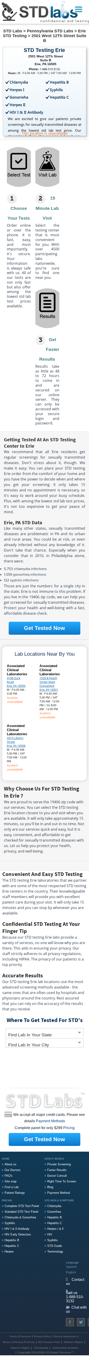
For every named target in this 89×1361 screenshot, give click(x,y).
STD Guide (54, 1246)
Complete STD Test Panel (22, 1206)
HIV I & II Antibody (17, 1228)
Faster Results (57, 1170)
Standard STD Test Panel (21, 1211)
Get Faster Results (49, 349)
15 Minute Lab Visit (47, 208)
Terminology (55, 1251)
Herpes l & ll (55, 1228)
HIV (49, 1234)
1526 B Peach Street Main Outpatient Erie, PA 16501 (48, 684)
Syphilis (10, 1223)
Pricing (69, 1128)
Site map (10, 1181)
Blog (50, 1187)
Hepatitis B (12, 1240)
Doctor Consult (57, 1175)
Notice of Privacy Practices (19, 1342)
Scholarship (41, 1347)
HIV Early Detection (18, 1234)
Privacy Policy (42, 1336)
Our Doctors (13, 1170)
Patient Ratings (15, 1192)
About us (10, 1164)
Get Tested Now (44, 628)
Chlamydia (54, 1206)
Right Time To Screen (61, 1181)
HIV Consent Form (49, 1342)
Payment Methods (50, 1121)
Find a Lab (11, 1187)
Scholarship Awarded (65, 1347)
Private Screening (59, 1164)
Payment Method (58, 1192)
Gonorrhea (54, 1211)
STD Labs (12, 31)
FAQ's (9, 1175)
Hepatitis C (12, 1246)
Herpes (9, 1251)
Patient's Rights (73, 1342)
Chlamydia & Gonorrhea (20, 1217)
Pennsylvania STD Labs (50, 31)
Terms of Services (20, 1336)
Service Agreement (65, 1336)
